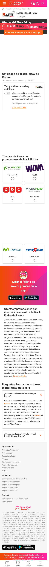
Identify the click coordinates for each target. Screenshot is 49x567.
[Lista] (38, 3)
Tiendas (9, 9)
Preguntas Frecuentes (10, 450)
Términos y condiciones (26, 557)
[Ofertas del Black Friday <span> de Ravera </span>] (43, 23)
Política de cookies (28, 560)
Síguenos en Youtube (10, 488)
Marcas (5, 459)
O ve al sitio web (19, 107)
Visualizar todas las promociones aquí (22, 32)
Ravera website (19, 376)
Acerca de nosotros (9, 465)
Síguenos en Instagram (11, 485)
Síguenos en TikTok (10, 491)
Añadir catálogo (8, 468)
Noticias (5, 471)
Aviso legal (12, 557)
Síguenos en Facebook (11, 482)
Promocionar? (7, 453)
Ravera (17, 9)
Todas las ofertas (9, 456)
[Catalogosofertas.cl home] (16, 3)
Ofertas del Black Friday (16, 23)
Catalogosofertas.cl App (11, 462)
